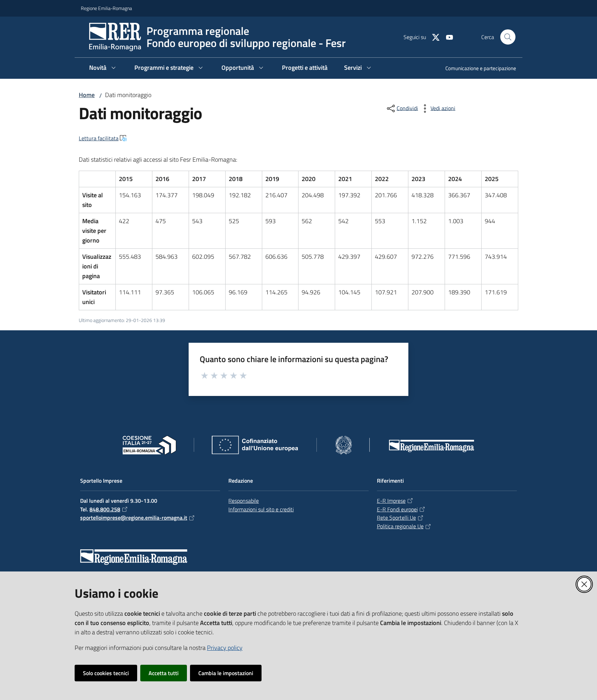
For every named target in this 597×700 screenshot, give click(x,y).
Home (87, 95)
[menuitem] (476, 69)
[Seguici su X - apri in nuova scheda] (433, 36)
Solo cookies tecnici (106, 673)
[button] (508, 37)
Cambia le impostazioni (225, 673)
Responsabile (243, 500)
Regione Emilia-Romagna (106, 8)
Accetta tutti (164, 673)
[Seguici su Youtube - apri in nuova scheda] (447, 36)
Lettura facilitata (99, 138)
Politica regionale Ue (400, 526)
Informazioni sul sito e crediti (261, 509)
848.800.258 (104, 509)
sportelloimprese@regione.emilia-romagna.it (133, 517)
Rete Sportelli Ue (396, 517)
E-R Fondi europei (397, 509)
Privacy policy (225, 647)
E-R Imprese (391, 500)
